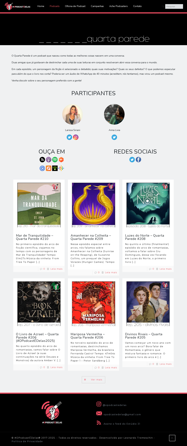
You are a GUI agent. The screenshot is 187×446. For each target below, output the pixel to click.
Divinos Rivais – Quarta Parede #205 (143, 336)
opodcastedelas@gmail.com (122, 414)
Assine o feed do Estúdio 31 (121, 424)
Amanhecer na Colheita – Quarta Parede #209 (91, 237)
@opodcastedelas (114, 405)
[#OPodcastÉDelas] (18, 6)
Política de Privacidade (27, 441)
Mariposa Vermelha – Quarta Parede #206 (88, 336)
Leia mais (57, 269)
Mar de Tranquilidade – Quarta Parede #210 (34, 237)
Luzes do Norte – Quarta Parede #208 (144, 237)
